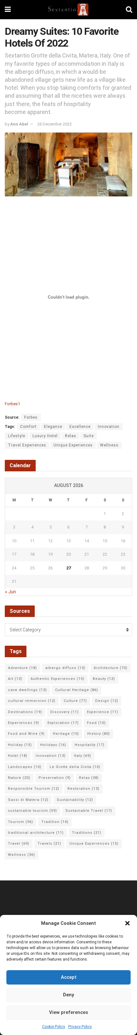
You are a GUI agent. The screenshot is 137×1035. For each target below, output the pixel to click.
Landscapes (24, 767)
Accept (68, 977)
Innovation (108, 426)
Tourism (20, 822)
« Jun (10, 591)
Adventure (22, 668)
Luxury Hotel (45, 436)
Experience (102, 712)
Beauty (104, 679)
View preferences (68, 1012)
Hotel (17, 756)
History (98, 734)
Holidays (53, 745)
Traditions (86, 833)
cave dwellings (27, 690)
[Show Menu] (8, 9)
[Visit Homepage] (68, 9)
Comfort (28, 426)
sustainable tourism (32, 811)
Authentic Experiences (57, 679)
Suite (88, 436)
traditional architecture (36, 833)
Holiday (20, 745)
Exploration (63, 723)
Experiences (23, 723)
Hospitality (90, 745)
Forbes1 (12, 403)
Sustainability (75, 800)
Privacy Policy (80, 1026)
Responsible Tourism (33, 789)
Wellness (109, 445)
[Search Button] (129, 9)
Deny (68, 995)
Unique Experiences (73, 445)
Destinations (25, 712)
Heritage (66, 734)
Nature (19, 778)
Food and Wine (26, 734)
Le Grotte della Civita (75, 767)
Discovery (64, 712)
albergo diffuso (65, 668)
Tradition (54, 822)
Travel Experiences (27, 445)
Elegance (53, 426)
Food (96, 723)
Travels (49, 843)
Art (15, 679)
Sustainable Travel (88, 811)
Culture (75, 701)
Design (106, 701)
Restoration (83, 789)
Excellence (79, 426)
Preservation (55, 778)
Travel (18, 843)
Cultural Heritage (76, 690)
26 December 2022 (54, 124)
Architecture (110, 668)
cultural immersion (31, 701)
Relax (70, 436)
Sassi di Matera (28, 800)
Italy (82, 756)
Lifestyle (16, 436)
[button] (127, 923)
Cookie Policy (53, 1026)
